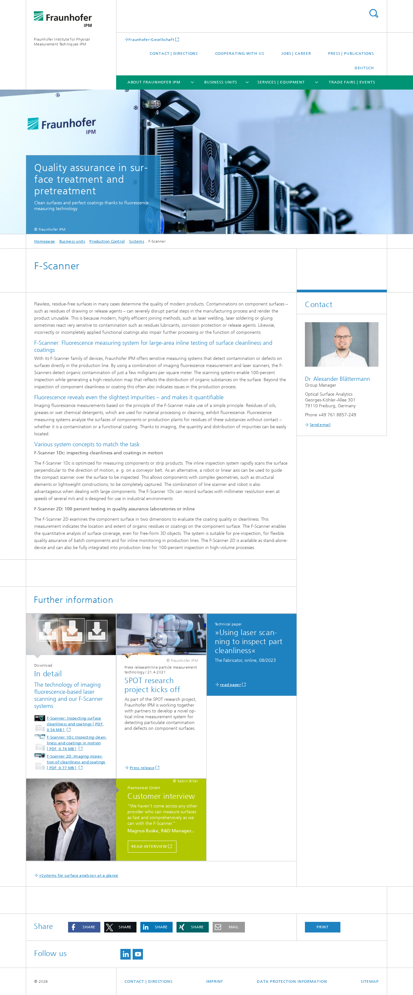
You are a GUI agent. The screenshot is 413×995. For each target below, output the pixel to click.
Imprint (214, 981)
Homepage (44, 241)
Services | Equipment (281, 82)
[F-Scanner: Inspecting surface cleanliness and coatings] (71, 636)
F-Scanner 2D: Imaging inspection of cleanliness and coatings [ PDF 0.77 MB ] (76, 762)
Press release (142, 768)
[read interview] (74, 820)
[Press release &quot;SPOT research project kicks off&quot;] (161, 636)
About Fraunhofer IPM (153, 82)
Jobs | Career (296, 53)
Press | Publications (351, 53)
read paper (230, 684)
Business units (220, 82)
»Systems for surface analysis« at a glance (78, 875)
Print (323, 927)
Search (373, 13)
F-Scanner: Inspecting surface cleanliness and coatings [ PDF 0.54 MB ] (75, 724)
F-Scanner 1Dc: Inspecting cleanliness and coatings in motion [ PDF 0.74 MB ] (76, 743)
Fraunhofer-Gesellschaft (151, 39)
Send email (320, 424)
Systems (136, 241)
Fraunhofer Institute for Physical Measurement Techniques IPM (62, 41)
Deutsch (364, 68)
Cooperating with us (239, 53)
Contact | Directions (174, 53)
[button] (84, 927)
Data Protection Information (292, 981)
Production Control (107, 241)
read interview (149, 846)
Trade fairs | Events (352, 82)
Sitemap (370, 981)
